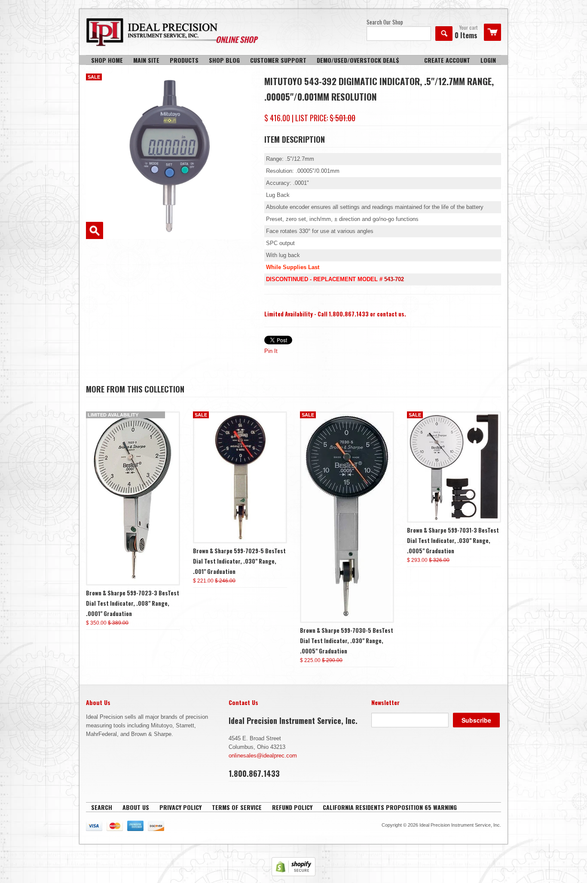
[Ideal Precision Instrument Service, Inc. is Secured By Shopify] (293, 874)
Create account (447, 59)
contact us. (391, 314)
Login (488, 59)
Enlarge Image (94, 230)
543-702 (394, 279)
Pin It (271, 351)
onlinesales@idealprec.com (263, 755)
